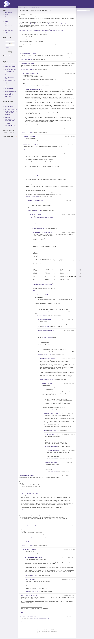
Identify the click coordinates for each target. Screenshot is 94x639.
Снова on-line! (7, 114)
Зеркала (6, 19)
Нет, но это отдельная (29, 136)
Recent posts (7, 57)
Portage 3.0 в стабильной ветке (11, 109)
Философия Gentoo (8, 12)
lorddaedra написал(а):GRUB (46, 330)
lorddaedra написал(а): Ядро (42, 294)
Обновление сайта (8, 104)
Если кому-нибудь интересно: (27, 616)
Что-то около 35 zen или (29, 549)
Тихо (5, 74)
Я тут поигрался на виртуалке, (33, 153)
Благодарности (8, 28)
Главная (20, 7)
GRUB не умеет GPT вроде (44, 319)
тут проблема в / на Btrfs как (30, 144)
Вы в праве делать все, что (30, 73)
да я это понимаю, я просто (51, 413)
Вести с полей (7, 117)
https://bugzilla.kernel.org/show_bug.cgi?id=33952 (40, 618)
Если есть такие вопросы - (52, 462)
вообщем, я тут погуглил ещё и (33, 557)
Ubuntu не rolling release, (53, 450)
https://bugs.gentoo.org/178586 (47, 337)
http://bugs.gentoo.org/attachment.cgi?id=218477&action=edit (41, 217)
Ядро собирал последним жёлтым (42, 232)
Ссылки (6, 23)
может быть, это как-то (36, 214)
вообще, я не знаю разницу (47, 358)
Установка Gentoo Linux (35, 7)
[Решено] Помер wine (9, 94)
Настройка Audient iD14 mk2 (10, 82)
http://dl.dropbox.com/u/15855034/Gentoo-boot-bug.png (43, 284)
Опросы (6, 21)
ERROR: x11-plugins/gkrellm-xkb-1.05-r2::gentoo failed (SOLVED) (10, 77)
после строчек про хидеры (26, 475)
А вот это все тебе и (31, 579)
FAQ (5, 34)
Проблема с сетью (8, 96)
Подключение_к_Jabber (9, 88)
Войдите (21, 49)
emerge (6, 86)
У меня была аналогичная (26, 513)
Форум (6, 16)
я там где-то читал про (32, 175)
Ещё (16, 97)
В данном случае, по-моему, (28, 128)
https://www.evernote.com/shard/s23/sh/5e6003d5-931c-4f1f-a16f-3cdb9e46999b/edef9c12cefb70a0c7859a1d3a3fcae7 (41, 30)
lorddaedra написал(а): (48, 383)
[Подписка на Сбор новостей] (16, 136)
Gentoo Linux (28, 7)
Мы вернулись (7, 123)
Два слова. (7, 115)
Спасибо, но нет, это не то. (39, 224)
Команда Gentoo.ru (8, 27)
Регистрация (7, 47)
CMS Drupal (53, 634)
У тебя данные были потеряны (29, 595)
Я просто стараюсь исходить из (33, 89)
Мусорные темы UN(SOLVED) (10, 80)
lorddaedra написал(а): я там (35, 200)
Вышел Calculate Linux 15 (10, 125)
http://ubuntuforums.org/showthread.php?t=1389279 (34, 562)
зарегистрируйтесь (28, 49)
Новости (6, 14)
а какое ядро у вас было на (28, 541)
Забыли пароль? (8, 48)
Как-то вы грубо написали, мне (29, 493)
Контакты (6, 32)
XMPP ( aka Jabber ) (8, 25)
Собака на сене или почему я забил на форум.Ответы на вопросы (10, 121)
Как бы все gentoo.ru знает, (28, 525)
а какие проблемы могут (27, 63)
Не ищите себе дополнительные (28, 53)
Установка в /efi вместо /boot (10, 69)
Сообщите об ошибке (9, 30)
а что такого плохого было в (52, 434)
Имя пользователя (10, 39)
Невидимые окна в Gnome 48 (10, 64)
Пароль (10, 43)
